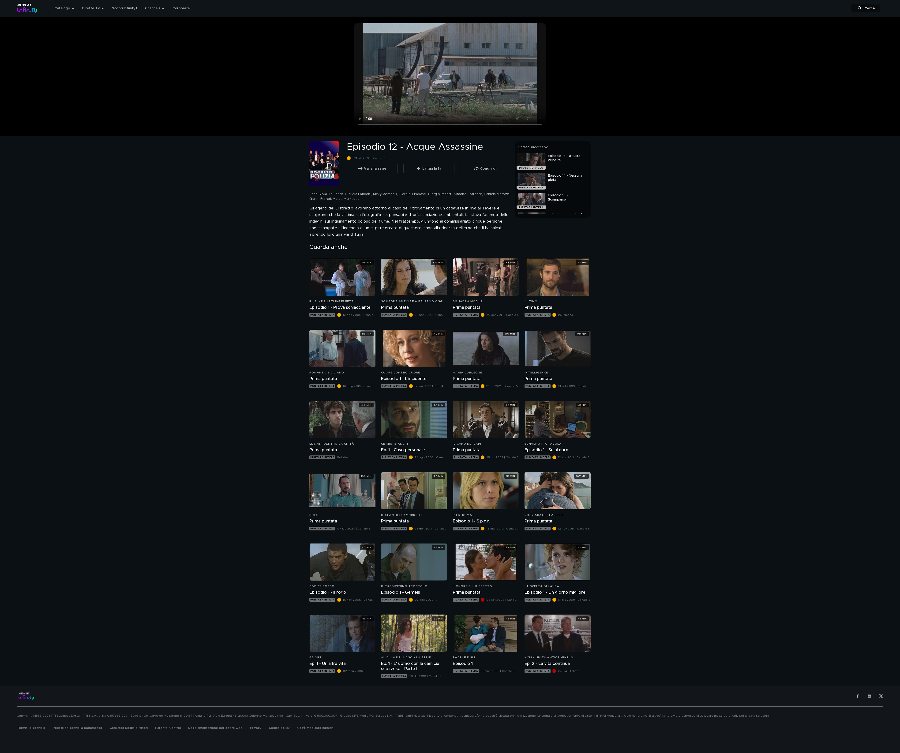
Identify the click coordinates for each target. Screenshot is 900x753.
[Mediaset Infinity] (27, 8)
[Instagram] (869, 696)
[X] (881, 696)
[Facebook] (857, 696)
